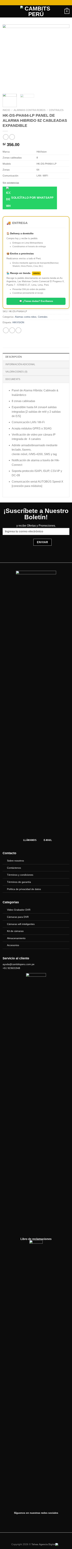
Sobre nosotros (15, 860)
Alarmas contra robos (29, 110)
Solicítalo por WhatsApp (32, 197)
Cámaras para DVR (18, 916)
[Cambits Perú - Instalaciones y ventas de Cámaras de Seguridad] (36, 11)
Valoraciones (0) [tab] (16, 371)
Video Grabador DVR (18, 909)
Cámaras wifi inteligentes (21, 924)
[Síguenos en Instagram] (39, 1520)
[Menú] (5, 11)
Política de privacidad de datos (24, 889)
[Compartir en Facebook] (12, 330)
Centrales (56, 110)
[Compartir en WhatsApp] (6, 330)
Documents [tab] (12, 379)
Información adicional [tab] (20, 364)
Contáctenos (14, 867)
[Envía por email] (18, 330)
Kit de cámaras (15, 931)
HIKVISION (18, 322)
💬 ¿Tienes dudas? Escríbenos (36, 301)
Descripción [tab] (13, 357)
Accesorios (13, 945)
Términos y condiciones (20, 874)
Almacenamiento (16, 938)
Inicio (6, 110)
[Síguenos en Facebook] (32, 1520)
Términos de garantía (19, 882)
